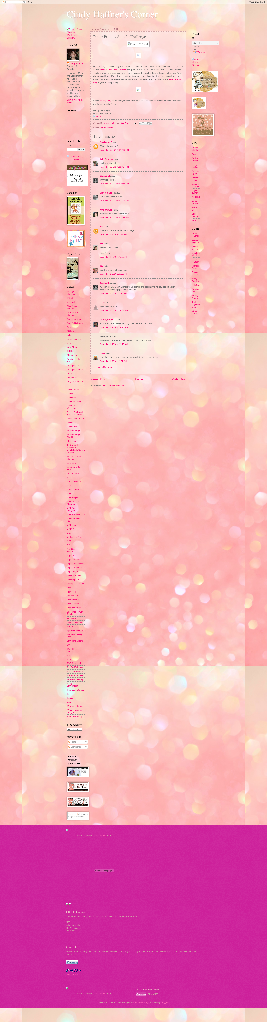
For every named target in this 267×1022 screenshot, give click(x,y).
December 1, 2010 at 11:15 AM (114, 344)
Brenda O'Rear (195, 247)
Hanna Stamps (73, 431)
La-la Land (71, 463)
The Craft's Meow (75, 667)
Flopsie (70, 394)
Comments (75, 747)
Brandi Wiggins (195, 241)
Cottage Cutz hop (75, 370)
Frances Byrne (195, 172)
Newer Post (98, 379)
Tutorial (70, 698)
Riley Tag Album (74, 608)
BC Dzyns (71, 331)
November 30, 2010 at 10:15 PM (114, 150)
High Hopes (72, 441)
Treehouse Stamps (75, 690)
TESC (69, 659)
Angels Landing (74, 319)
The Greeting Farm (75, 671)
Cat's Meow (72, 347)
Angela (195, 154)
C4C (69, 343)
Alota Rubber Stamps (73, 307)
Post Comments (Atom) (114, 385)
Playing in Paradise (75, 584)
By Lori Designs (74, 339)
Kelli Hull (196, 197)
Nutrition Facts (101, 835)
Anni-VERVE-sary (75, 323)
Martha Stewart (74, 481)
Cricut (69, 374)
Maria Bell (194, 208)
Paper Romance (74, 568)
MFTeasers (72, 525)
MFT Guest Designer (72, 509)
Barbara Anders (195, 159)
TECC (69, 655)
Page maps (72, 556)
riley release (72, 596)
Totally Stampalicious (73, 684)
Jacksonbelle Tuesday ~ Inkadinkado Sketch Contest (76, 449)
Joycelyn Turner (196, 191)
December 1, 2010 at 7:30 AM (113, 294)
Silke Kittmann (196, 215)
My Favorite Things (75, 537)
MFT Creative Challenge (73, 503)
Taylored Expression (72, 650)
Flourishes (71, 398)
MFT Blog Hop (73, 497)
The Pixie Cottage (75, 675)
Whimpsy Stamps (75, 706)
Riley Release (73, 604)
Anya (69, 327)
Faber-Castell (73, 390)
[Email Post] (135, 123)
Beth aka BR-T (107, 193)
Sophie (70, 626)
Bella (69, 335)
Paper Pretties (106, 127)
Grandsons (72, 427)
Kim (101, 266)
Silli (101, 226)
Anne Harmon (195, 234)
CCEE (70, 351)
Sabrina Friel (195, 290)
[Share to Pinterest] (150, 123)
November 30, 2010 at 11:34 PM (114, 201)
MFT (69, 493)
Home (139, 379)
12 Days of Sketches (72, 292)
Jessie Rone (195, 178)
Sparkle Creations (75, 630)
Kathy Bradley (195, 280)
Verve (69, 702)
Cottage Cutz (73, 366)
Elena (102, 353)
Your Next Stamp (74, 716)
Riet (101, 243)
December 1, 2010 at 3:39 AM (113, 274)
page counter (72, 974)
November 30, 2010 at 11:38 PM (114, 217)
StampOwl (105, 176)
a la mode (71, 302)
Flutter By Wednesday (72, 407)
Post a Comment (104, 367)
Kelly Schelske (107, 159)
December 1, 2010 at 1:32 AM (113, 234)
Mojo (69, 533)
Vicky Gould (194, 312)
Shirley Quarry (195, 297)
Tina (102, 303)
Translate (201, 52)
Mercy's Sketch (74, 489)
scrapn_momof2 (107, 319)
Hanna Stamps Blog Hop (73, 436)
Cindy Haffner (110, 123)
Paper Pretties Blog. (108, 70)
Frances (122, 70)
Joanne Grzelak (195, 185)
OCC (69, 541)
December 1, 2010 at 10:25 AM (114, 310)
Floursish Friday (74, 402)
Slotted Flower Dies (75, 622)
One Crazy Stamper (72, 550)
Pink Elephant (73, 580)
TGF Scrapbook (74, 663)
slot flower (71, 618)
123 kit (70, 298)
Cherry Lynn (72, 355)
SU (68, 645)
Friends (70, 423)
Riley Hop (71, 592)
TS (68, 694)
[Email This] (140, 123)
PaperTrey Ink (73, 572)
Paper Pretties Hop (75, 564)
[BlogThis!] (143, 123)
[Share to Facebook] (148, 123)
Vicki (194, 220)
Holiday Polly (105, 100)
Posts (73, 742)
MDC (69, 485)
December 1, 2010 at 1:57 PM (113, 361)
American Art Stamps (73, 313)
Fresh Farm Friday (75, 419)
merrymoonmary (140, 1002)
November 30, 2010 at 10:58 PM (114, 184)
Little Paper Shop (74, 473)
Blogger (164, 1002)
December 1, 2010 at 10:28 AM (114, 327)
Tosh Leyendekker (196, 304)
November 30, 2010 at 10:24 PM (114, 167)
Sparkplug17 (106, 142)
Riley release (73, 600)
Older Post (179, 379)
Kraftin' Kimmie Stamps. (74, 457)
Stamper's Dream (75, 641)
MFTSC (70, 529)
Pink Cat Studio (74, 576)
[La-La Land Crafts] (205, 91)
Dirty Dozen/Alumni (75, 381)
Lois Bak (196, 285)
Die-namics (72, 378)
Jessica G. (105, 283)
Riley (69, 588)
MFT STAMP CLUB (76, 514)
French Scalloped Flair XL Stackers (75, 413)
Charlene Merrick (196, 254)
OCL (69, 545)
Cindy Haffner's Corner (112, 13)
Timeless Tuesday (75, 679)
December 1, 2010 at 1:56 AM (113, 257)
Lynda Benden (195, 202)
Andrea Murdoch (196, 149)
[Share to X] (145, 123)
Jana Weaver (106, 210)
